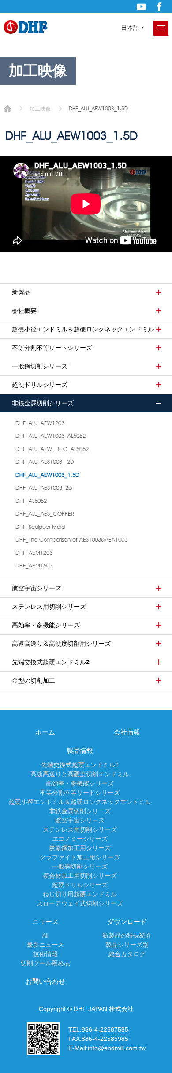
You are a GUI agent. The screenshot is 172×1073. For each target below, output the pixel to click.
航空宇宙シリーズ (36, 588)
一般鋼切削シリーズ (39, 366)
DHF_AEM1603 (33, 565)
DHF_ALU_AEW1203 (39, 422)
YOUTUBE (141, 6)
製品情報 (80, 751)
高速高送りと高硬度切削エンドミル (79, 774)
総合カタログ (127, 953)
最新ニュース (45, 944)
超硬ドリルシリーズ (39, 384)
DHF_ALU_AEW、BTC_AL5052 (52, 448)
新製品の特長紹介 (127, 935)
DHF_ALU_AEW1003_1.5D (47, 474)
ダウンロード (127, 922)
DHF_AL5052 (31, 500)
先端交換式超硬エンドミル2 (51, 662)
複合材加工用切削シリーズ (80, 875)
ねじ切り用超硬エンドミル (80, 894)
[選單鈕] (160, 28)
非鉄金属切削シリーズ (43, 403)
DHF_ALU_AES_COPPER (44, 513)
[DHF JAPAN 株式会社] (26, 27)
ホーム (7, 108)
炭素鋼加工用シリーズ (80, 847)
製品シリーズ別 (127, 944)
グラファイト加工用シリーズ (80, 857)
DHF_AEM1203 (33, 552)
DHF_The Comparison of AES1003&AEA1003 (71, 539)
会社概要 (24, 310)
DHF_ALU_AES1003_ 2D (44, 461)
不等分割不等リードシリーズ (52, 347)
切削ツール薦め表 (45, 963)
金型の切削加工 (33, 680)
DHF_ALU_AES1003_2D (43, 487)
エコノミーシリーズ (80, 838)
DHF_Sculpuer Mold (40, 526)
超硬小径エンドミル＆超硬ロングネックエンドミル (83, 329)
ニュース (45, 922)
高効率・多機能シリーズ (46, 625)
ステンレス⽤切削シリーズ (49, 606)
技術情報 (45, 953)
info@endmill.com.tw (117, 1047)
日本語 (130, 27)
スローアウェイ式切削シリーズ (80, 903)
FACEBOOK (159, 6)
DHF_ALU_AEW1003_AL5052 (50, 435)
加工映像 (40, 108)
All (45, 935)
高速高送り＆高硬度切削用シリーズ (61, 643)
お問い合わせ (45, 982)
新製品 (21, 292)
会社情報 (127, 732)
